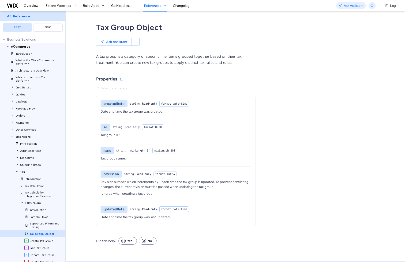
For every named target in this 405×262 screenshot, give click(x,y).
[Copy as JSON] (121, 79)
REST (17, 27)
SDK (48, 27)
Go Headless (121, 6)
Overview (31, 6)
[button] (113, 42)
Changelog (181, 6)
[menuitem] (32, 22)
